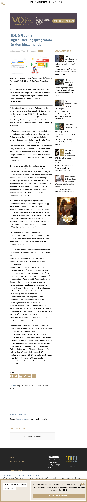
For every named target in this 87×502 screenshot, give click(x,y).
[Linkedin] (21, 376)
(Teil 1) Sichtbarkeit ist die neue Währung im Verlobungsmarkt (66, 106)
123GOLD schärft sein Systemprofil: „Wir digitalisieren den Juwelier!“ (65, 155)
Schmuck (13, 466)
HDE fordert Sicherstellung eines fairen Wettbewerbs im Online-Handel (65, 181)
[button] (82, 484)
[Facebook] (12, 376)
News (40, 51)
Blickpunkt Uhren (17, 461)
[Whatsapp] (29, 376)
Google (18, 385)
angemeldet (22, 419)
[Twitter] (16, 376)
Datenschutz (71, 466)
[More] (34, 376)
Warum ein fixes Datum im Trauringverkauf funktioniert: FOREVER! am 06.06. (66, 131)
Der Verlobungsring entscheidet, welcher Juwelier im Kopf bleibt (66, 61)
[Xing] (25, 376)
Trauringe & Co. (16, 470)
